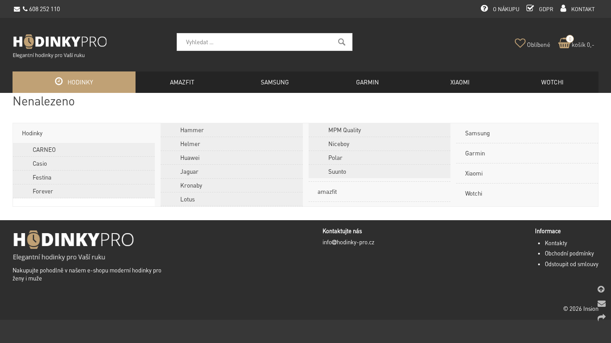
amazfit (327, 191)
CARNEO (44, 149)
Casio (40, 163)
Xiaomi (474, 173)
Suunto (337, 171)
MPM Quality (344, 130)
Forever (43, 191)
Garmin (475, 153)
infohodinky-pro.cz (348, 242)
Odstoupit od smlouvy (571, 264)
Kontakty (556, 243)
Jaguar (189, 171)
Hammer (192, 130)
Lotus (187, 199)
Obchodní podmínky (569, 253)
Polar (335, 157)
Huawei (189, 157)
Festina (42, 177)
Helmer (190, 143)
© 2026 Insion (580, 308)
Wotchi (473, 193)
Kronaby (191, 185)
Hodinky (32, 133)
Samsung (477, 133)
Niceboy (338, 143)
